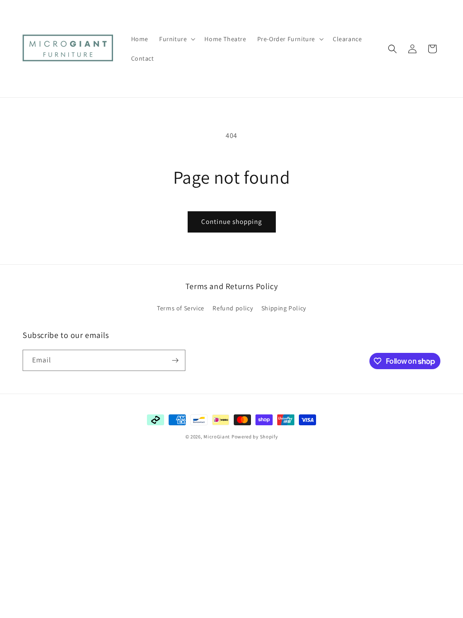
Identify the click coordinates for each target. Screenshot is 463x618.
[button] (176, 38)
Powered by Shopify (255, 436)
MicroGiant (216, 436)
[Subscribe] (175, 360)
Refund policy (233, 308)
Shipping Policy (283, 308)
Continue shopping (231, 221)
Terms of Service (180, 308)
